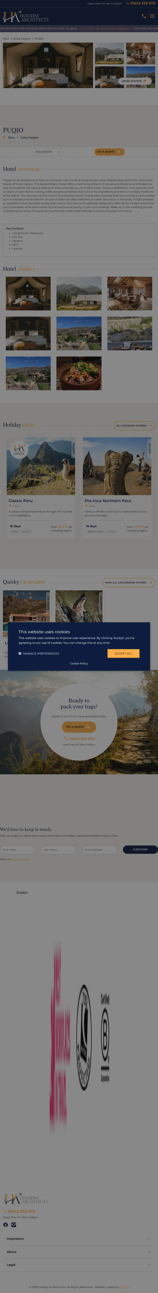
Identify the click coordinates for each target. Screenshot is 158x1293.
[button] (38, 653)
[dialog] (79, 646)
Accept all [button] (123, 653)
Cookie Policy (79, 663)
